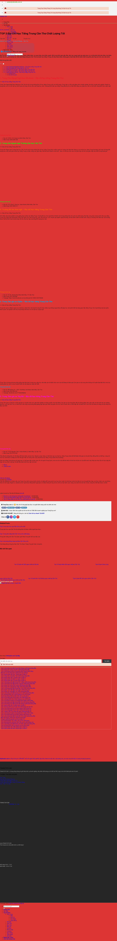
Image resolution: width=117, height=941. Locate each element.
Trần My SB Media (17, 41)
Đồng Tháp (10, 929)
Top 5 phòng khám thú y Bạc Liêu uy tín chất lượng (15, 720)
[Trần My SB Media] (10, 476)
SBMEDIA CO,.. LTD (14, 804)
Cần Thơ (9, 36)
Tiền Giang (10, 934)
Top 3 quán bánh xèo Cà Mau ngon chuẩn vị (13, 705)
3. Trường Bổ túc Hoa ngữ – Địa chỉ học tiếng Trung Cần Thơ (20, 69)
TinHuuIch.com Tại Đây (13, 655)
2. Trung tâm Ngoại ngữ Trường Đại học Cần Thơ (17, 68)
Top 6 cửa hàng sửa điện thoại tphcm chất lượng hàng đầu (17, 693)
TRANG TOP (3, 16)
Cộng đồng (13, 920)
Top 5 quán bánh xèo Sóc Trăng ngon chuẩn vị (14, 674)
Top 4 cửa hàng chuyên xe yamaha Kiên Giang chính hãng (17, 671)
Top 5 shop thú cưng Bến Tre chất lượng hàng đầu (15, 691)
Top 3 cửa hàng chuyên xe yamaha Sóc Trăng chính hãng (17, 713)
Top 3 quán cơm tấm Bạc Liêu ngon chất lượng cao (15, 690)
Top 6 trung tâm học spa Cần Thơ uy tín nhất (12, 526)
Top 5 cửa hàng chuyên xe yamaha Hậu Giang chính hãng (17, 700)
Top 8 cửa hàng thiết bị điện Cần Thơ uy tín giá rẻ (17, 497)
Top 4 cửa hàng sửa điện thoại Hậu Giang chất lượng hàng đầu (18, 703)
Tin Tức (5, 23)
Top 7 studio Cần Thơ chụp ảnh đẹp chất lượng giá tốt (16, 711)
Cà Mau (9, 928)
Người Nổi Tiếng (8, 937)
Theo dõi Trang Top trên (19, 51)
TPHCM (9, 922)
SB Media (9, 479)
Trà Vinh (9, 936)
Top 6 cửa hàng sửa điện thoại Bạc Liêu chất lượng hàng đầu (18, 688)
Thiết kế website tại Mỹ (6, 581)
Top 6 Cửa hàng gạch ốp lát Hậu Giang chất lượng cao (16, 708)
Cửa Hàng (13, 31)
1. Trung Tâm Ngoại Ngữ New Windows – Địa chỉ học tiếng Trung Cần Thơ (23, 66)
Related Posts (12, 73)
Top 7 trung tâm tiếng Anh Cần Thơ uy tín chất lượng (14, 534)
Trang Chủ (6, 22)
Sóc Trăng (10, 933)
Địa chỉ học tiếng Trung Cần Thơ (11, 81)
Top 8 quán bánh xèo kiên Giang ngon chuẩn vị (14, 728)
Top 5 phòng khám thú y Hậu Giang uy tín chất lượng (15, 694)
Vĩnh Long (10, 26)
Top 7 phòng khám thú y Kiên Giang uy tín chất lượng (15, 699)
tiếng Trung (10, 55)
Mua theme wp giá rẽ (83, 771)
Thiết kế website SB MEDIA (16, 903)
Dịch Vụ (12, 30)
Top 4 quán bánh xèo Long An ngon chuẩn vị (13, 677)
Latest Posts (7, 466)
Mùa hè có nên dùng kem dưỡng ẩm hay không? (16, 496)
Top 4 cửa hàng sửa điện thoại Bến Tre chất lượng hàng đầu (18, 702)
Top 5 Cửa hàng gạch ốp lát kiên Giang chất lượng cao (16, 714)
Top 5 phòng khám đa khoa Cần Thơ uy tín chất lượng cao (17, 722)
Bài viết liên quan (13, 74)
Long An (9, 931)
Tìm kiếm (2, 658)
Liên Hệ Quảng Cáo (9, 939)
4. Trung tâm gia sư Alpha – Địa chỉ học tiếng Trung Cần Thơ (20, 71)
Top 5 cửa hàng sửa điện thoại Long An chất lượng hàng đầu (18, 683)
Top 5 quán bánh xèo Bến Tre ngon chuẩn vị (13, 679)
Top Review (6, 25)
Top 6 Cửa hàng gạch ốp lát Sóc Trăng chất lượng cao (16, 710)
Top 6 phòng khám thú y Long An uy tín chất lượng (15, 725)
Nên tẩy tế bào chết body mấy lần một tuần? (13, 717)
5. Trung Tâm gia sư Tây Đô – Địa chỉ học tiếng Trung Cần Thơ (20, 72)
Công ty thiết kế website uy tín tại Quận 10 (12, 719)
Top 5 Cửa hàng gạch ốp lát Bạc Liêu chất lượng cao (15, 697)
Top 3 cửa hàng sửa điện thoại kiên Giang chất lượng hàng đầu (18, 668)
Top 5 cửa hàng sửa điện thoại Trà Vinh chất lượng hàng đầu (18, 723)
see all (22, 493)
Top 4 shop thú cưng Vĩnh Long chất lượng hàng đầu (16, 685)
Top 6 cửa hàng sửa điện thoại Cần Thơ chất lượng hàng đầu (18, 716)
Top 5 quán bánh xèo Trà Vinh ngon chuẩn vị (13, 680)
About (5, 465)
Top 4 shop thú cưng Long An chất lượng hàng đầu (15, 669)
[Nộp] (4, 908)
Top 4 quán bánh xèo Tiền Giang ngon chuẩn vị (14, 727)
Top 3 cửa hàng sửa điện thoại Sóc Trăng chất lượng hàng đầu (18, 682)
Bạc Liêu (9, 925)
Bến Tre (9, 926)
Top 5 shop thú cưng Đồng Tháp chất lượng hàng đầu (16, 686)
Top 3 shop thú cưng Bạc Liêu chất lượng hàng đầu (15, 676)
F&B (11, 28)
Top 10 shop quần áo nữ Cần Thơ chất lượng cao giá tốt (19, 499)
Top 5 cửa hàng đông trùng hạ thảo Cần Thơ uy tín (14, 541)
